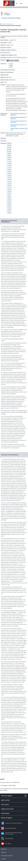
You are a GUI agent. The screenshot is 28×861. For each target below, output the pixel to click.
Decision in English (13, 60)
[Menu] (21, 3)
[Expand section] (25, 795)
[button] (14, 221)
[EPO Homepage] (9, 3)
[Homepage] (0, 24)
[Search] (16, 3)
